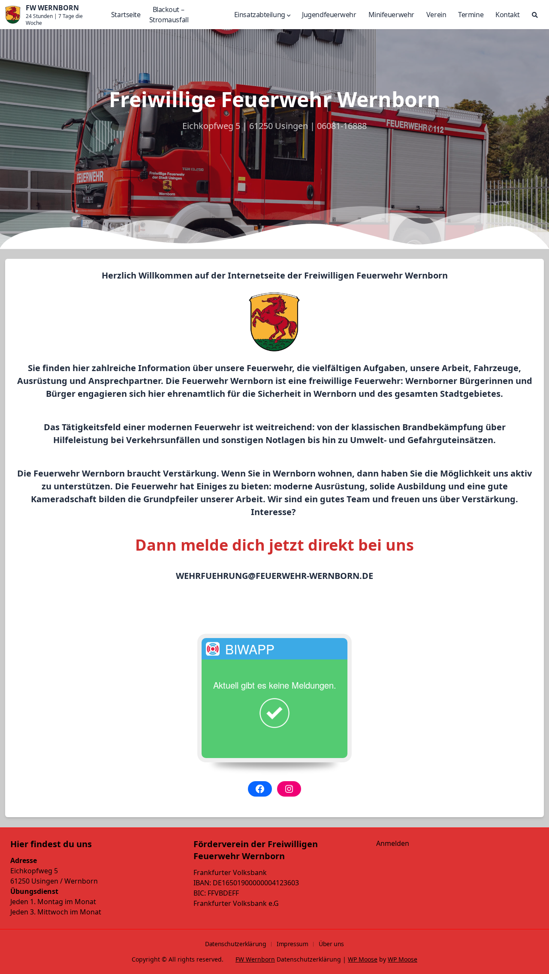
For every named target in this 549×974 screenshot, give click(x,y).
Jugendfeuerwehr (329, 14)
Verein (436, 14)
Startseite (126, 14)
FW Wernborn (255, 959)
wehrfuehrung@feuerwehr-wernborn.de (274, 575)
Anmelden (392, 843)
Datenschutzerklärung (235, 944)
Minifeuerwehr (391, 14)
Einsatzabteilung (259, 14)
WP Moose (362, 959)
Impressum (292, 944)
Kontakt (507, 14)
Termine (470, 14)
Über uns (331, 944)
